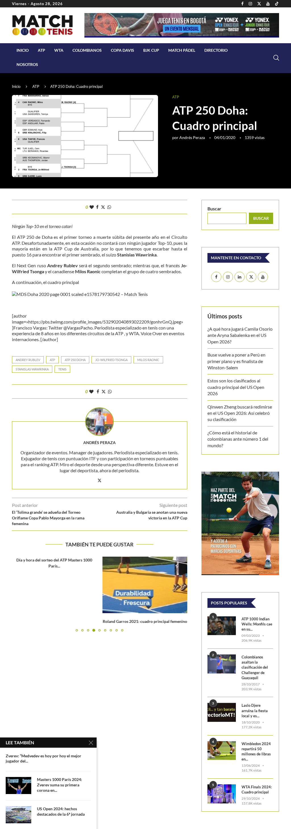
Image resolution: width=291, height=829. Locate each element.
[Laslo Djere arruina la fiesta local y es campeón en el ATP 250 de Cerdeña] (221, 712)
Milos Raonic (148, 360)
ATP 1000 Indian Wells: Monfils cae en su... (257, 624)
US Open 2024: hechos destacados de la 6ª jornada (61, 811)
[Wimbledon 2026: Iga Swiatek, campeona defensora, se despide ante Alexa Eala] (145, 585)
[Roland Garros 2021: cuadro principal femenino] (54, 585)
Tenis (62, 369)
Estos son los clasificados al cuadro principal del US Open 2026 (235, 387)
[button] (19, 597)
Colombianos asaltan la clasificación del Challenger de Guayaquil (255, 667)
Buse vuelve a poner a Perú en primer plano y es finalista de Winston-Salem (236, 361)
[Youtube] (268, 3)
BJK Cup (151, 50)
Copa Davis (122, 50)
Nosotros (27, 64)
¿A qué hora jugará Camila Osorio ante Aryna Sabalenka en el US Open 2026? (240, 335)
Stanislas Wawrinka (32, 369)
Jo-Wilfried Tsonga (111, 360)
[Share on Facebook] (97, 207)
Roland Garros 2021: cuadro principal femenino (54, 621)
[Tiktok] (277, 3)
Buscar (214, 208)
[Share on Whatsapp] (109, 207)
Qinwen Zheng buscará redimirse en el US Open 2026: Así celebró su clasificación (239, 413)
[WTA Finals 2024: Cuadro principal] (221, 793)
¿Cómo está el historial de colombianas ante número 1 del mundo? (237, 439)
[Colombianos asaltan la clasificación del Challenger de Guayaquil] (221, 663)
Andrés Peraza (192, 137)
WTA (58, 50)
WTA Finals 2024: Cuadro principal (257, 789)
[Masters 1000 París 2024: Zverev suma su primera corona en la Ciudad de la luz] (18, 785)
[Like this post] (92, 207)
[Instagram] (250, 3)
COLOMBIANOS (87, 50)
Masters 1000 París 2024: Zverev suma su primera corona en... (59, 785)
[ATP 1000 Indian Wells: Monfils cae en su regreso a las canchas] (221, 625)
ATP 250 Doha (75, 360)
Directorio (216, 50)
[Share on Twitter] (103, 207)
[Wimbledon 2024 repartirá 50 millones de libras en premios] (221, 750)
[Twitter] (259, 3)
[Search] (276, 58)
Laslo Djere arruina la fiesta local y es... (255, 710)
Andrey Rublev (28, 360)
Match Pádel (181, 50)
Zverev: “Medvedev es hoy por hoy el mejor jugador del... (43, 758)
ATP (41, 50)
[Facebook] (242, 3)
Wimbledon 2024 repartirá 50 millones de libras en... (256, 751)
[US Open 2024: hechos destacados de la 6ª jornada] (18, 814)
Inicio (22, 50)
